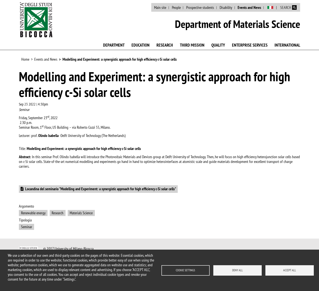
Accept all (289, 270)
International (287, 45)
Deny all (237, 270)
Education (141, 45)
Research (164, 45)
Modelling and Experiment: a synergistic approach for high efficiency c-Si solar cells (119, 59)
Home (25, 59)
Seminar (26, 226)
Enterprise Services (250, 45)
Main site (160, 7)
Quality (218, 45)
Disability (226, 7)
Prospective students (200, 7)
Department (114, 45)
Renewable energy (33, 212)
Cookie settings (185, 270)
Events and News (249, 7)
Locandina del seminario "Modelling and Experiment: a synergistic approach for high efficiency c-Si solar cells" (100, 188)
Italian (270, 7)
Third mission (192, 45)
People (176, 7)
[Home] (36, 19)
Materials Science (81, 212)
